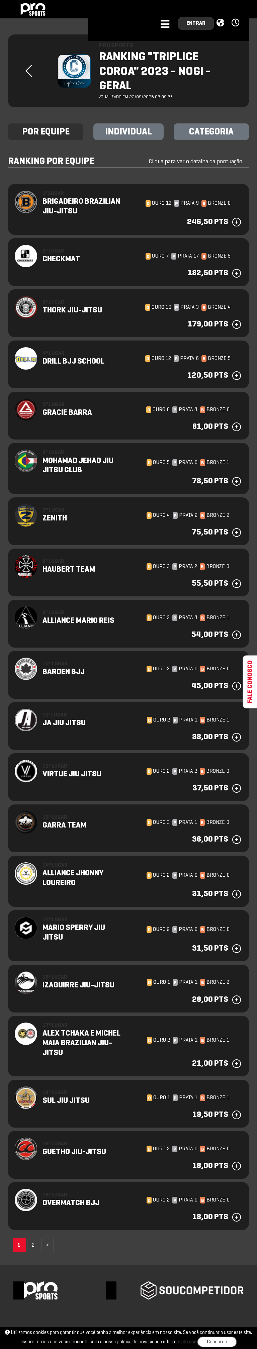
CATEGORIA (211, 132)
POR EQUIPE (46, 132)
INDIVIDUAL (128, 132)
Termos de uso (181, 1342)
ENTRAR (195, 23)
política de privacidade (139, 1342)
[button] (236, 23)
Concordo (217, 1342)
